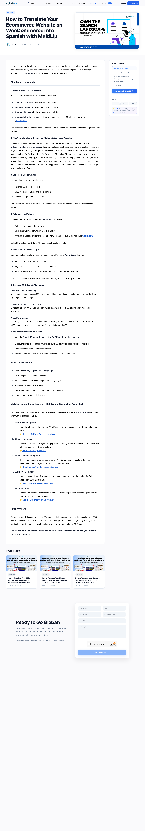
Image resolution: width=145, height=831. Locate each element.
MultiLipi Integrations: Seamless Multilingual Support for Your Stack (124, 79)
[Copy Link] (133, 103)
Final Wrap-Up (119, 85)
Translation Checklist (121, 72)
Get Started (133, 3)
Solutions (49, 3)
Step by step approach (122, 68)
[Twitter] (124, 103)
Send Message (100, 652)
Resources (93, 3)
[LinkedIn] (116, 103)
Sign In (123, 3)
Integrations (61, 3)
